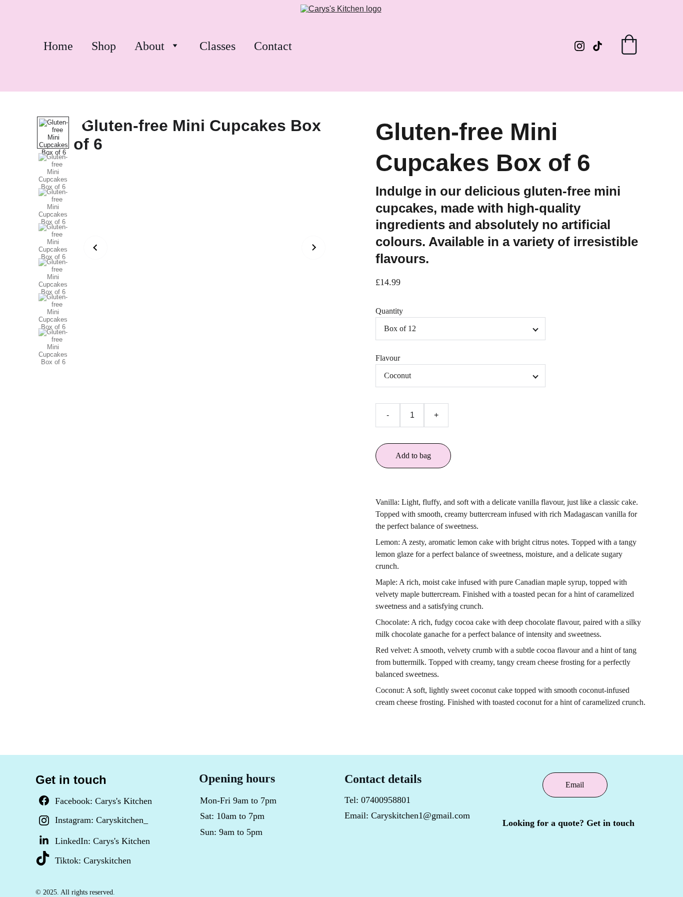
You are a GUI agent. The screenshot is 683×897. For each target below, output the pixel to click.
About (149, 46)
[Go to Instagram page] (583, 46)
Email (575, 784)
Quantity (389, 311)
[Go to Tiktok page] (597, 46)
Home (58, 46)
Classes (218, 46)
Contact (273, 46)
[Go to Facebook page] (44, 805)
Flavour (388, 358)
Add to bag (413, 455)
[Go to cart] (629, 46)
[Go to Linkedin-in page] (44, 840)
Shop (104, 46)
